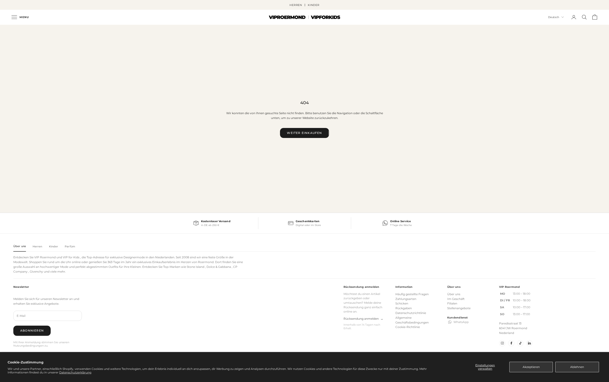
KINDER (313, 5)
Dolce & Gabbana (218, 267)
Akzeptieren (531, 367)
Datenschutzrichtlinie (410, 313)
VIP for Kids (71, 257)
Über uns (453, 294)
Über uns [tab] (19, 246)
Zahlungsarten (405, 299)
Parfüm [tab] (70, 246)
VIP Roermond (45, 257)
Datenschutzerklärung (75, 372)
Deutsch (553, 17)
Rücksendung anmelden (363, 318)
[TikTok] (520, 343)
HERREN (296, 5)
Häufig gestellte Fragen (412, 294)
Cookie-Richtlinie (407, 327)
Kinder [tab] (53, 246)
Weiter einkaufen (304, 133)
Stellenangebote (459, 308)
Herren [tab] (37, 246)
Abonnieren (32, 330)
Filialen (452, 303)
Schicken (401, 303)
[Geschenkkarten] (304, 223)
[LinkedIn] (529, 343)
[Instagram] (502, 343)
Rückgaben (403, 308)
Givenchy (36, 271)
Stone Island (195, 267)
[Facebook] (511, 343)
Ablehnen (577, 367)
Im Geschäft (456, 299)
